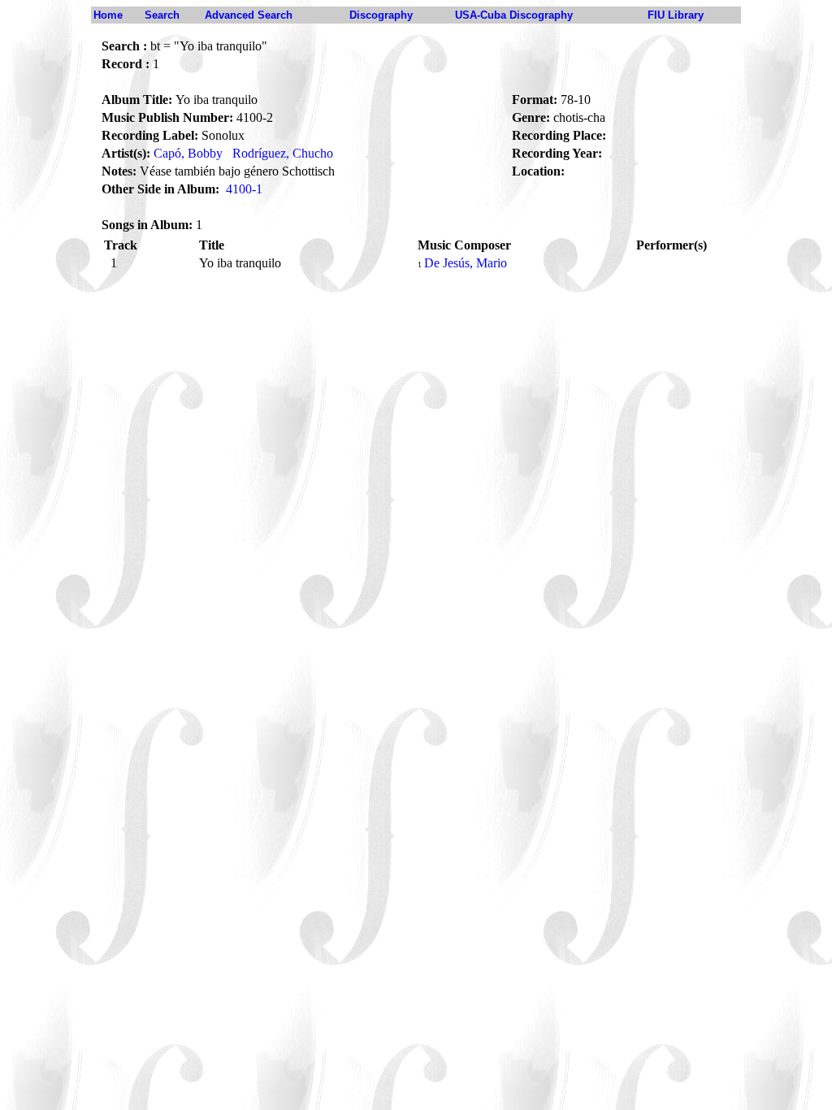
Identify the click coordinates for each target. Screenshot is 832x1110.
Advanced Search (248, 15)
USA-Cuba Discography (514, 15)
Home (108, 15)
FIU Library (676, 15)
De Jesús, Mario (465, 263)
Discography (381, 15)
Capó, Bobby (188, 153)
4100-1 (244, 189)
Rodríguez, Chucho (282, 153)
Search (162, 15)
